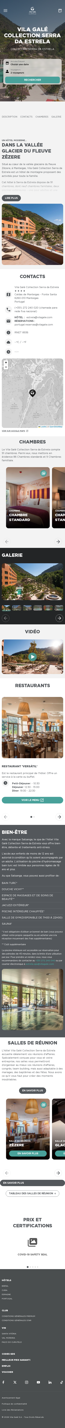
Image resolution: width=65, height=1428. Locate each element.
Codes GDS (8, 1354)
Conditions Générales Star (16, 1320)
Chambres (42, 117)
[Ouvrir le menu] (5, 10)
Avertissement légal (11, 1398)
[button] (32, 393)
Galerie (56, 117)
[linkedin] (50, 1382)
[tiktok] (61, 1382)
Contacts (26, 117)
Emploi (6, 1366)
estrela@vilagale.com (39, 317)
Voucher (7, 1372)
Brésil (5, 1286)
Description (9, 117)
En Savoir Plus (32, 1090)
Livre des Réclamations (13, 1410)
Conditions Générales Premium (18, 1316)
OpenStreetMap (55, 426)
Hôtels (6, 1280)
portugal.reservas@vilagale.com (34, 324)
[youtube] (38, 1382)
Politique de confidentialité (14, 1404)
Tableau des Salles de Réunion (31, 1193)
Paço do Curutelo (12, 1342)
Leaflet (43, 426)
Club (5, 1310)
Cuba (4, 1290)
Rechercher (32, 79)
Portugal (7, 1298)
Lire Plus (11, 198)
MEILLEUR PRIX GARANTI (16, 1360)
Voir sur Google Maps (13, 431)
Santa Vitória (9, 1333)
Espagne (6, 1294)
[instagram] (26, 1382)
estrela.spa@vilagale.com (40, 964)
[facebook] (3, 1382)
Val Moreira (8, 1338)
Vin (4, 1328)
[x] (14, 1382)
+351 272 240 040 (45, 960)
